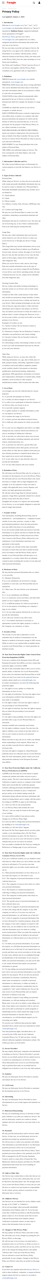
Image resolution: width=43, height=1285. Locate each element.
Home (4, 8)
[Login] (39, 2)
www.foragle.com (17, 25)
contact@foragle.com (28, 680)
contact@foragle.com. (9, 1278)
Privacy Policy (10, 37)
